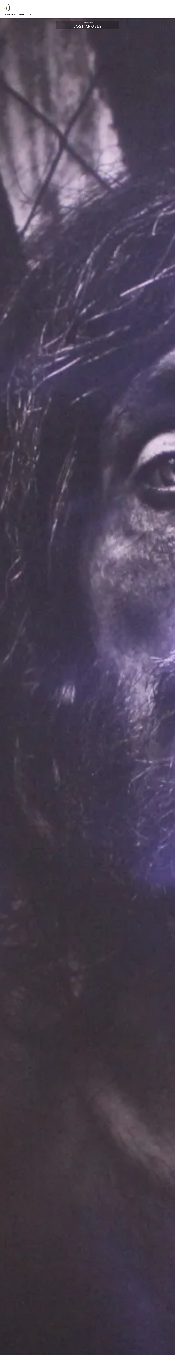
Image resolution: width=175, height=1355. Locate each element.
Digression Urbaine (16, 14)
